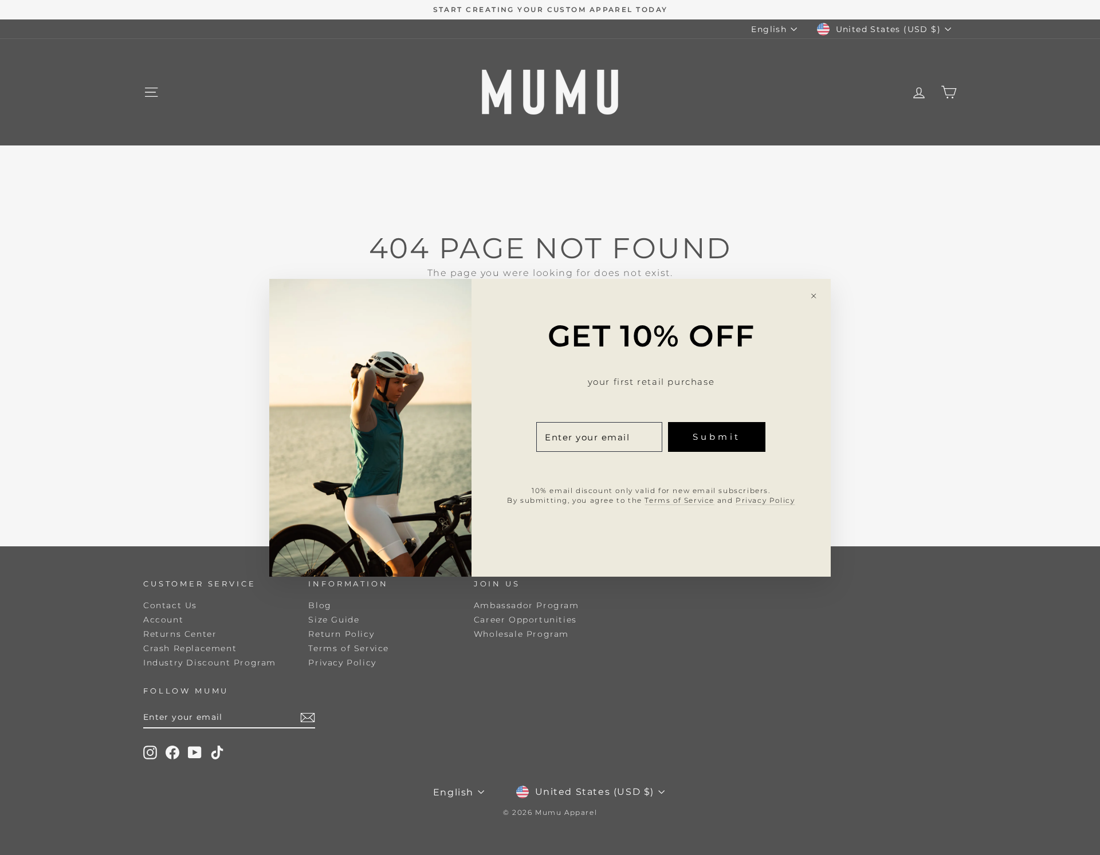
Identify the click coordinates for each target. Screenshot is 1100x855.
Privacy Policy (765, 499)
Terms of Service (679, 499)
